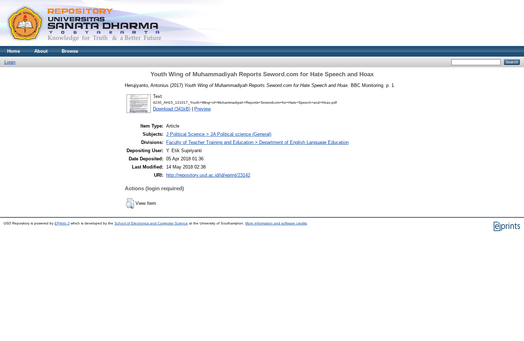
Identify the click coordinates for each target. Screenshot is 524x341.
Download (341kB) (171, 109)
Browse (70, 51)
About (40, 51)
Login (9, 62)
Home (13, 51)
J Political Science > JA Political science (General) (218, 134)
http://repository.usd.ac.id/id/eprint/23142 (208, 175)
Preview (202, 109)
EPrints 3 (62, 223)
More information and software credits (276, 223)
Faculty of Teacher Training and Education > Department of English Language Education (257, 142)
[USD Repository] (84, 44)
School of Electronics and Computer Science (151, 223)
